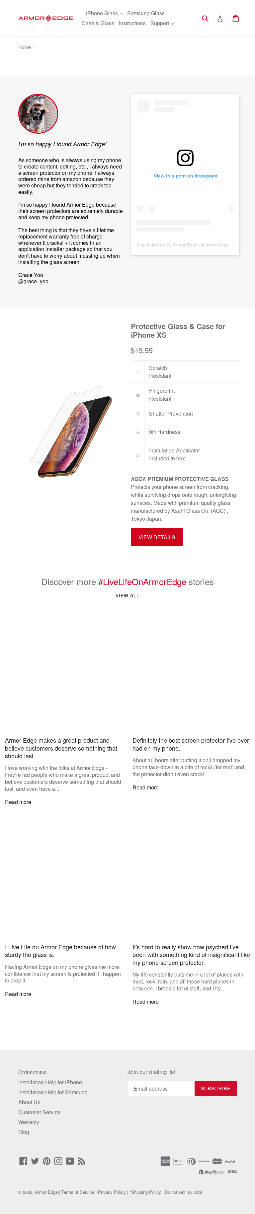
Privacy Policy (112, 1192)
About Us (29, 1102)
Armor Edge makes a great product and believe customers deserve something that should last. (61, 748)
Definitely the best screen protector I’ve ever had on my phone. (190, 744)
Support (160, 23)
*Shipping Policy (145, 1192)
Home (24, 46)
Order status (32, 1072)
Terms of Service (77, 1192)
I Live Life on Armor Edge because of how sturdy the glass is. (60, 951)
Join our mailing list (152, 1071)
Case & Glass (98, 23)
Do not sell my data (183, 1192)
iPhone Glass (102, 13)
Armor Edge (46, 1192)
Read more (18, 802)
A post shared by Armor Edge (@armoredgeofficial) (190, 244)
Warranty (28, 1122)
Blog (23, 1132)
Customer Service (39, 1112)
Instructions (132, 23)
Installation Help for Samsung (53, 1092)
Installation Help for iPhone (50, 1082)
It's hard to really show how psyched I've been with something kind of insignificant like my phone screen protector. (191, 954)
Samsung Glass (146, 13)
